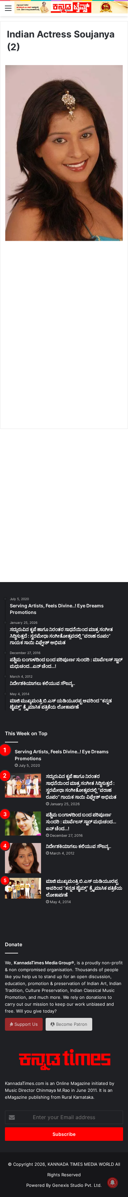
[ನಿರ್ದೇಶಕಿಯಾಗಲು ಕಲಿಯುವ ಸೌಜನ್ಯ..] (23, 858)
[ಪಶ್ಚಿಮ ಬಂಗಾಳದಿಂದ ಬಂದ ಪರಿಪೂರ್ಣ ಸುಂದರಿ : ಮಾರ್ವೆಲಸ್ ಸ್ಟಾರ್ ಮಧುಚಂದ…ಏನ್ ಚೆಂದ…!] (23, 823)
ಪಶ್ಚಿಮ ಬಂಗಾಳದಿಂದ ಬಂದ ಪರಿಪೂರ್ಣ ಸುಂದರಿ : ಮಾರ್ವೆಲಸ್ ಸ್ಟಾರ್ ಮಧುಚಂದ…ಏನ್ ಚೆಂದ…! (81, 821)
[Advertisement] (64, 342)
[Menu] (8, 8)
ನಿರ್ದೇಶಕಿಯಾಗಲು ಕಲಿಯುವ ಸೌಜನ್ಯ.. (78, 846)
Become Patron (71, 1024)
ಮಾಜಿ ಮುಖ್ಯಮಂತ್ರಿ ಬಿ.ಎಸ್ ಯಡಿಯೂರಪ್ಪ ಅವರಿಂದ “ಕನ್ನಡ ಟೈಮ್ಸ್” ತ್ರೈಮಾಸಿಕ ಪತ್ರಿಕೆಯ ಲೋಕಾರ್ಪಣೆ (84, 888)
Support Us (25, 1024)
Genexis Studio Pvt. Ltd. (77, 1185)
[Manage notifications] (112, 1182)
